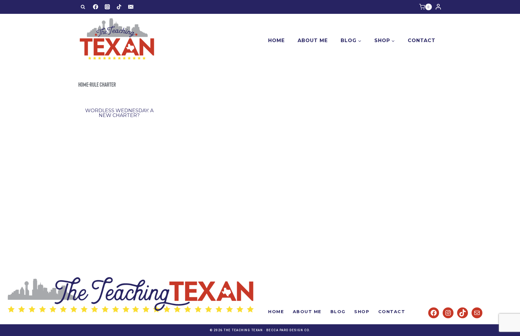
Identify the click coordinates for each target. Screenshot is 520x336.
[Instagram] (107, 7)
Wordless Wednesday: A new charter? (119, 113)
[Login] (438, 7)
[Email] (131, 7)
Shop (361, 311)
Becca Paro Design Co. (288, 330)
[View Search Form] (82, 6)
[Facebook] (95, 7)
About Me (313, 40)
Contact (421, 40)
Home (276, 40)
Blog (337, 311)
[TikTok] (119, 7)
